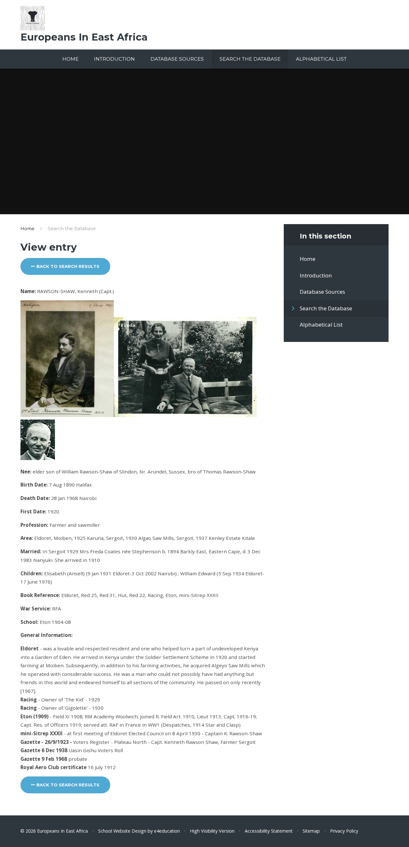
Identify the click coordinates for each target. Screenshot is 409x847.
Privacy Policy (344, 831)
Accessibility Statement (269, 831)
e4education (167, 831)
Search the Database (72, 228)
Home (27, 228)
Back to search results (67, 266)
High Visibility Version (212, 831)
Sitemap (311, 831)
